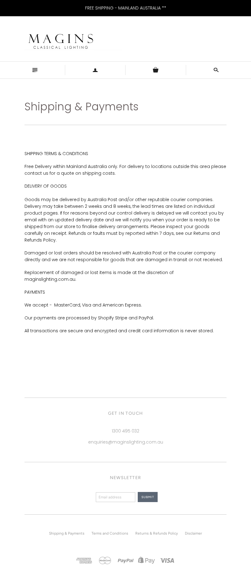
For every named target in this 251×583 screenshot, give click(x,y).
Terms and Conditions (110, 533)
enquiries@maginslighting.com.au (125, 442)
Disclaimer (193, 533)
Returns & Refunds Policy (156, 533)
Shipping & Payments (66, 533)
